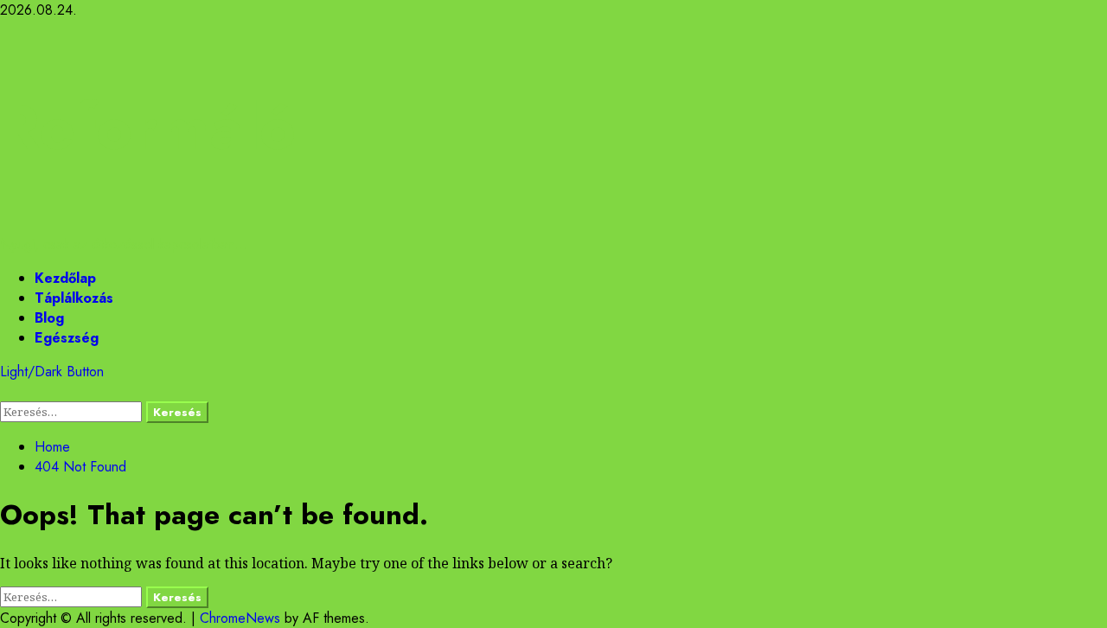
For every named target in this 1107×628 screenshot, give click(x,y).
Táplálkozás (74, 298)
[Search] (5, 391)
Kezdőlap (65, 278)
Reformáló (148, 127)
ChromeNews (240, 618)
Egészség (67, 338)
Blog (49, 318)
